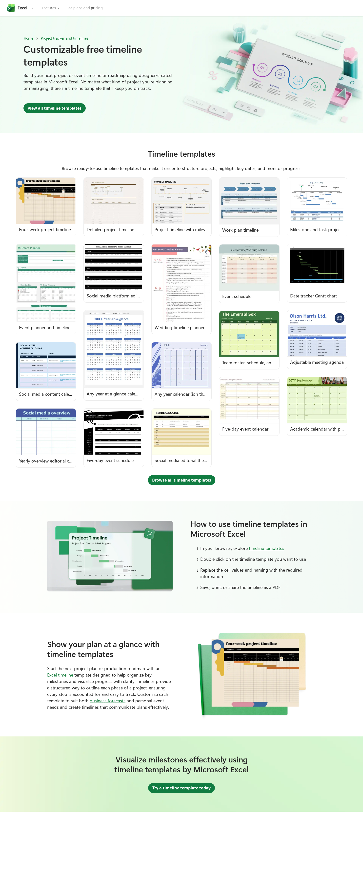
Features (49, 7)
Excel (22, 8)
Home (28, 38)
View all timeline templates (54, 108)
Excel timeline (60, 675)
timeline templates (266, 548)
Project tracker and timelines (64, 38)
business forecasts (107, 701)
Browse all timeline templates (181, 480)
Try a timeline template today (181, 788)
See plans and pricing (84, 7)
